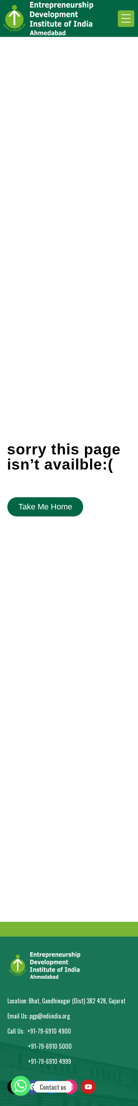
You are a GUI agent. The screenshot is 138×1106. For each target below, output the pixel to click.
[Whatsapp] (21, 1087)
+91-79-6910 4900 (49, 1031)
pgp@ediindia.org (49, 1015)
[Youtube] (88, 1086)
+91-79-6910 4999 (49, 1061)
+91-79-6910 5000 (50, 1046)
